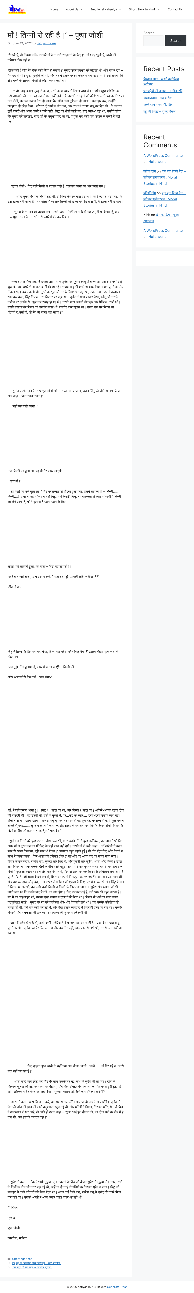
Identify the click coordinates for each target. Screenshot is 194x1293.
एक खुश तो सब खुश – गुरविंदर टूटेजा (32, 1267)
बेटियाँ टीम (149, 171)
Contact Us (175, 9)
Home (54, 9)
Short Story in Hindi (142, 9)
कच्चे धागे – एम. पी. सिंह (158, 105)
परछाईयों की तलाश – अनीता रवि (162, 91)
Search (149, 33)
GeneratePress (117, 1287)
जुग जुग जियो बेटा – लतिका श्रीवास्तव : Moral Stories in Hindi (164, 177)
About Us (72, 9)
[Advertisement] (66, 155)
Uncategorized (22, 1259)
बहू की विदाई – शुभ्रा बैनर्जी (159, 111)
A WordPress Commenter (163, 156)
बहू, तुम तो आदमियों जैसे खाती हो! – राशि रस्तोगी (36, 1263)
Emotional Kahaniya (104, 9)
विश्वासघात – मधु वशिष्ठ (157, 98)
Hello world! (158, 162)
